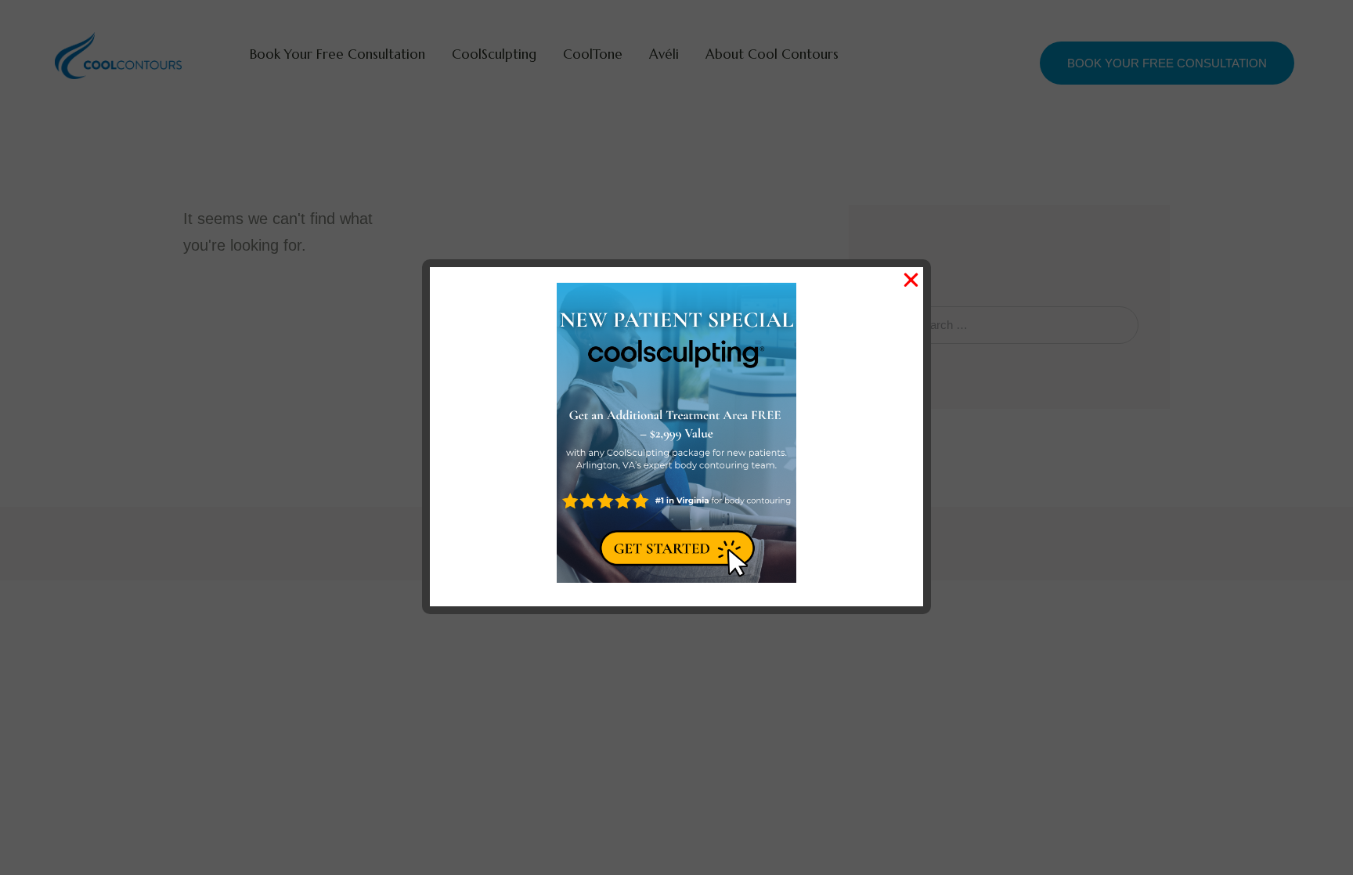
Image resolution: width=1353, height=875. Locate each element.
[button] (911, 280)
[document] (676, 437)
